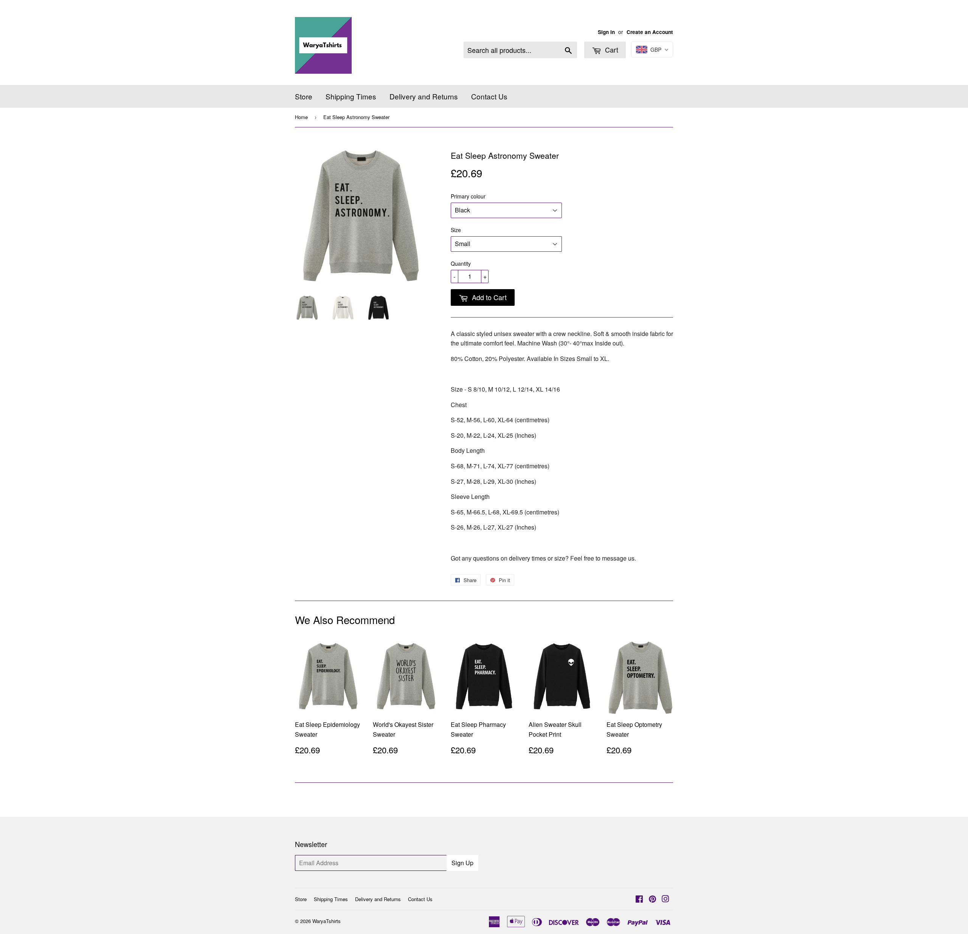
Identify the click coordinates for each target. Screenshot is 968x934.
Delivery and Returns (423, 96)
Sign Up (462, 862)
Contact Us (489, 96)
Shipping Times (351, 96)
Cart (610, 49)
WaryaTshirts (326, 921)
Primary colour (468, 196)
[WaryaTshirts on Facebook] (639, 899)
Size (456, 230)
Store (303, 96)
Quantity (461, 263)
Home (301, 117)
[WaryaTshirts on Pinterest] (652, 899)
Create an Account (650, 32)
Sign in (606, 32)
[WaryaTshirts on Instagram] (665, 899)
